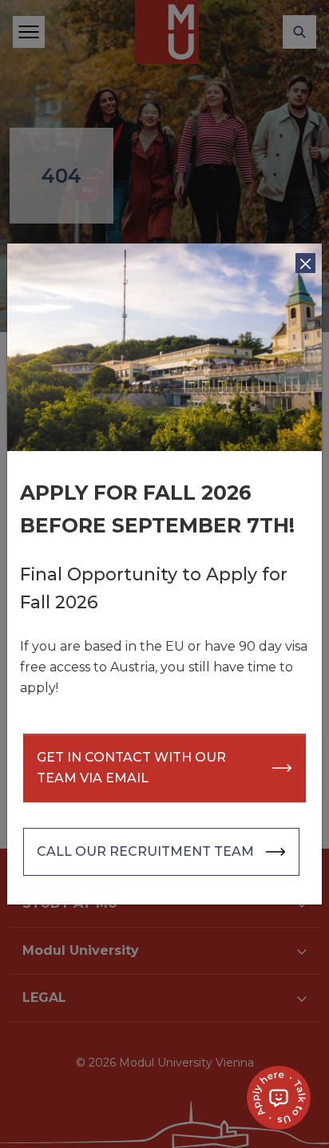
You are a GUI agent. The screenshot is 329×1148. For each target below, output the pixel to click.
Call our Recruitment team (145, 851)
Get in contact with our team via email (131, 768)
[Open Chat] (278, 1097)
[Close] (305, 263)
